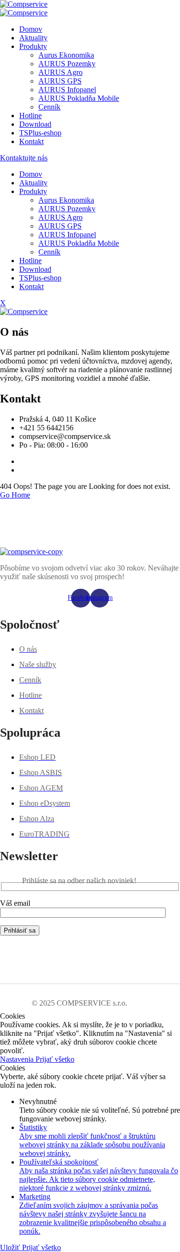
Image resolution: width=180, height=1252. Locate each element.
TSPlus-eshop (40, 133)
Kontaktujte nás (24, 158)
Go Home (15, 495)
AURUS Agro (60, 72)
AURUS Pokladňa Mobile (78, 98)
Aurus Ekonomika (66, 55)
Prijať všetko (55, 1059)
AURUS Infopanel (67, 89)
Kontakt (31, 141)
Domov (30, 29)
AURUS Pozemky (67, 64)
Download (35, 124)
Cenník (49, 107)
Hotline (30, 115)
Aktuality (33, 38)
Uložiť (11, 1247)
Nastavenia (18, 1059)
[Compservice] (24, 4)
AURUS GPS (60, 81)
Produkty (33, 46)
